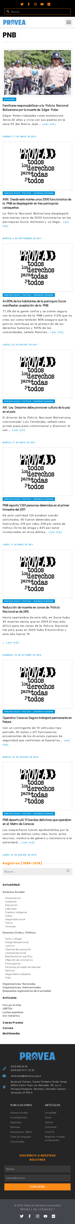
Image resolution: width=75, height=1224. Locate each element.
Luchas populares (13, 1012)
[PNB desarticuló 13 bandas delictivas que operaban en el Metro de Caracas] (37, 786)
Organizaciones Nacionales (19, 983)
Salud (8, 915)
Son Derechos (11, 1015)
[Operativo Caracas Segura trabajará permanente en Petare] (37, 684)
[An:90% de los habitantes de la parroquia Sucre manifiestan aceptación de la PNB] (37, 267)
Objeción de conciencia (19, 959)
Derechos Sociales (14, 892)
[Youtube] (42, 4)
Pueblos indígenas (16, 912)
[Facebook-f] (28, 4)
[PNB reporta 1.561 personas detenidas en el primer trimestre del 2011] (37, 471)
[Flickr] (48, 4)
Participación (13, 963)
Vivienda (10, 926)
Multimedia (11, 1033)
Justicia (9, 945)
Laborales (11, 908)
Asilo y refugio (13, 938)
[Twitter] (22, 4)
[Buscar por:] (37, 871)
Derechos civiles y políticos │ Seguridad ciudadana (28, 193)
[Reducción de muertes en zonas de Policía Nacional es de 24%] (37, 573)
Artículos (10, 998)
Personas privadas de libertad (22, 967)
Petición (10, 970)
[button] (69, 22)
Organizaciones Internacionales (22, 987)
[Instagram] (35, 4)
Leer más (49, 124)
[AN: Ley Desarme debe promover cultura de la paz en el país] (37, 374)
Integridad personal (17, 942)
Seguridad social (15, 919)
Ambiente (11, 901)
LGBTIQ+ (8, 1008)
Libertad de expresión (18, 949)
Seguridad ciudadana (18, 974)
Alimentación (13, 898)
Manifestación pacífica (18, 956)
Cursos (8, 1028)
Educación (11, 905)
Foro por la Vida (12, 1005)
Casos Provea (13, 1022)
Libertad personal (15, 952)
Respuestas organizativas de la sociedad (27, 990)
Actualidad (9, 99)
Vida (7, 977)
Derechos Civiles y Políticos (19, 932)
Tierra (8, 922)
